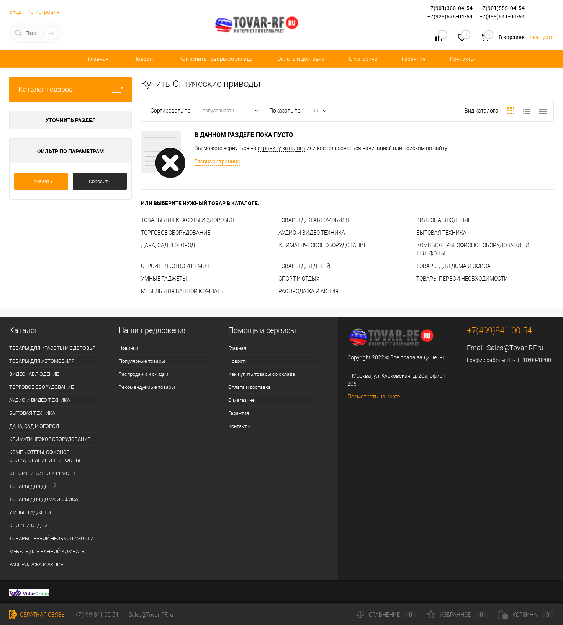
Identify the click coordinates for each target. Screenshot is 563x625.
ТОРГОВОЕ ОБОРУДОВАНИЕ (175, 233)
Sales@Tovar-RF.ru (515, 348)
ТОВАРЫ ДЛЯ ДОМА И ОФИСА (453, 266)
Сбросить (99, 181)
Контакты (462, 59)
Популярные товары (142, 361)
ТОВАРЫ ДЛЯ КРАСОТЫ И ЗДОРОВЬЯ (187, 220)
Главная (98, 59)
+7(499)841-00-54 (96, 615)
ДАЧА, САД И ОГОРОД (168, 245)
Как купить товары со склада (216, 59)
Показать (41, 181)
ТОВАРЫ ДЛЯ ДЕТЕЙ (304, 266)
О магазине (363, 59)
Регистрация (43, 12)
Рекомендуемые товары (147, 387)
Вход (15, 12)
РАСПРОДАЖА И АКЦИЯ (308, 291)
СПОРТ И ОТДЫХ (299, 279)
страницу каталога (281, 148)
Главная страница (217, 161)
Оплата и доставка (300, 59)
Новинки (128, 348)
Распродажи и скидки (143, 374)
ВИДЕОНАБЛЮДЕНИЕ (443, 220)
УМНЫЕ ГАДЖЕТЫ (164, 279)
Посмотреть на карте (373, 396)
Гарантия (414, 59)
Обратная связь (42, 615)
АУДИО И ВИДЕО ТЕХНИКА (311, 233)
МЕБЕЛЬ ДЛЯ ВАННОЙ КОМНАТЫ (183, 291)
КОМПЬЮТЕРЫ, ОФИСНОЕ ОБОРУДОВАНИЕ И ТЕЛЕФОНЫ (44, 456)
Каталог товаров (45, 89)
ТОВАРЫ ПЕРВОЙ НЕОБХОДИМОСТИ (462, 279)
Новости (144, 59)
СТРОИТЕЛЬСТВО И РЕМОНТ (177, 266)
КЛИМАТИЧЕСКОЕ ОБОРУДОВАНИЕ (322, 245)
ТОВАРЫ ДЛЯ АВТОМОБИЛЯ (313, 220)
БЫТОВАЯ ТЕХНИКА (441, 233)
